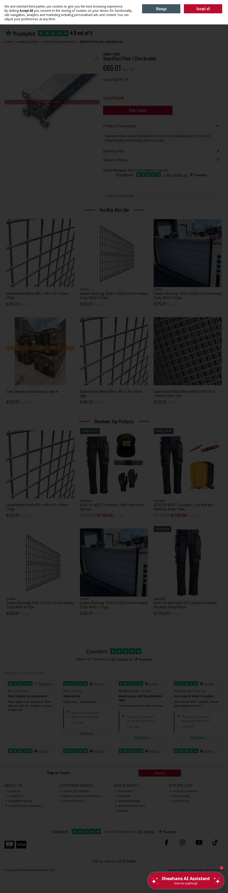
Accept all (203, 8)
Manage (161, 8)
